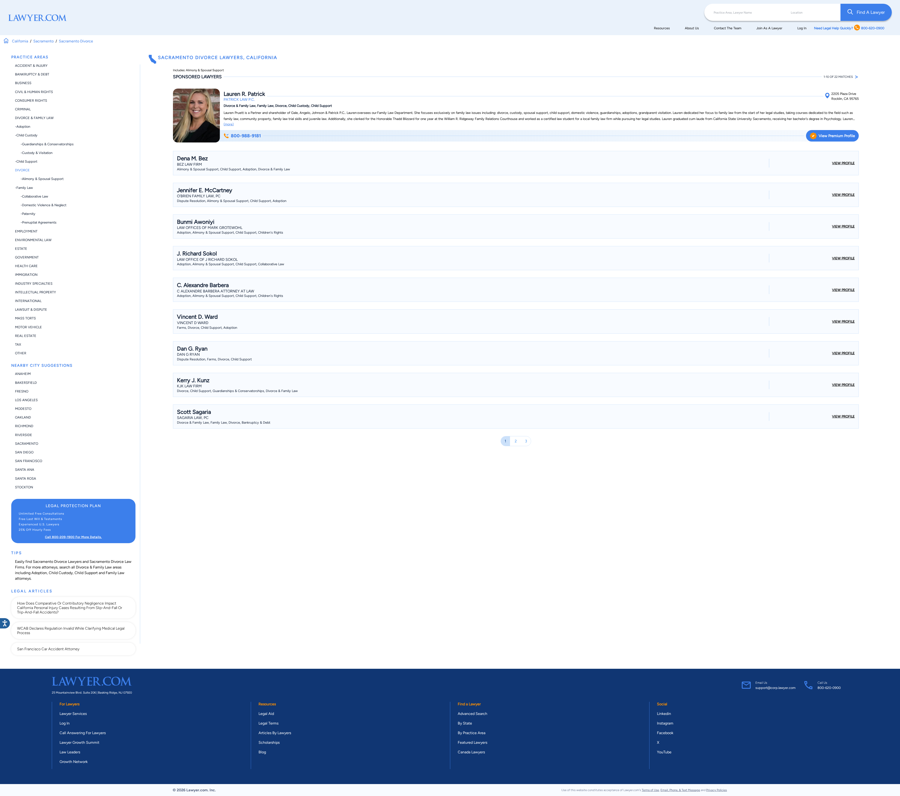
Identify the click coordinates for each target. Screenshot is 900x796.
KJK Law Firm (189, 386)
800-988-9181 (246, 135)
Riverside (23, 435)
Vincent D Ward (192, 323)
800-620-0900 (829, 688)
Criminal (23, 109)
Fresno (21, 391)
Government (27, 257)
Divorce (22, 170)
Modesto (23, 409)
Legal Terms (268, 723)
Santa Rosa (25, 478)
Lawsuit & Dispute (31, 309)
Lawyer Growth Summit (79, 742)
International (28, 301)
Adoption (39, 573)
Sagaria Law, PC (193, 417)
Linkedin (664, 713)
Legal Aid (266, 713)
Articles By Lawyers (275, 733)
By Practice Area (471, 733)
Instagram (665, 723)
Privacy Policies (716, 790)
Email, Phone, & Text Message (680, 790)
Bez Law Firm (189, 164)
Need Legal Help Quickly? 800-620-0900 (849, 28)
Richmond (24, 426)
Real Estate (25, 336)
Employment (26, 231)
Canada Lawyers (471, 752)
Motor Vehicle (28, 327)
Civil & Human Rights (34, 92)
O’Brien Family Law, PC (199, 196)
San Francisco (28, 461)
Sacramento (26, 443)
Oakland (23, 417)
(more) (229, 124)
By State (465, 723)
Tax (18, 344)
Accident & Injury (31, 66)
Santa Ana (24, 469)
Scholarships (269, 742)
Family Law (115, 573)
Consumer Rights (31, 100)
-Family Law (24, 188)
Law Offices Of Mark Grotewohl (209, 227)
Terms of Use (650, 790)
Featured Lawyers (472, 742)
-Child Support (26, 161)
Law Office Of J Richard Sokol (207, 259)
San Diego (24, 452)
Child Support (86, 573)
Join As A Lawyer (769, 28)
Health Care (26, 266)
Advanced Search (472, 713)
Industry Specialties (33, 283)
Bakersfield (26, 383)
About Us (692, 28)
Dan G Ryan (188, 354)
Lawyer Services (73, 713)
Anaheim (23, 374)
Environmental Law (33, 240)
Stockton (24, 487)
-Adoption (22, 126)
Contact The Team (727, 28)
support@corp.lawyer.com (775, 688)
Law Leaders (70, 752)
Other (20, 353)
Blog (262, 752)
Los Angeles (26, 400)
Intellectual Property (35, 292)
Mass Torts (25, 318)
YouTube (664, 752)
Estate (21, 249)
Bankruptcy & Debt (32, 74)
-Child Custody (26, 135)
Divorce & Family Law (34, 118)
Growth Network (74, 761)
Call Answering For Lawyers (83, 733)
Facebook (665, 733)
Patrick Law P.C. (239, 99)
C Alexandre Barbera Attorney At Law (215, 291)
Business (23, 83)
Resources (662, 28)
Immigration (26, 275)
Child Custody (61, 573)
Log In (801, 28)
